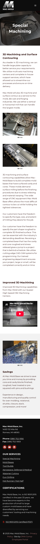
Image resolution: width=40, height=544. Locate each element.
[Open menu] (35, 5)
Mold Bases (8, 462)
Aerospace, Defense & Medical (17, 470)
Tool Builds (8, 466)
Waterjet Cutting (11, 473)
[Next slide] (35, 124)
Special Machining (11, 459)
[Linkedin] (14, 447)
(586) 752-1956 (17, 439)
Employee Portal (20, 539)
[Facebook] (5, 447)
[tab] (18, 137)
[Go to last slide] (4, 124)
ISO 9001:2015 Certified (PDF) (19, 522)
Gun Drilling (8, 477)
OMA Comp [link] (26, 536)
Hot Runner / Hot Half (13, 481)
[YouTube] (9, 447)
